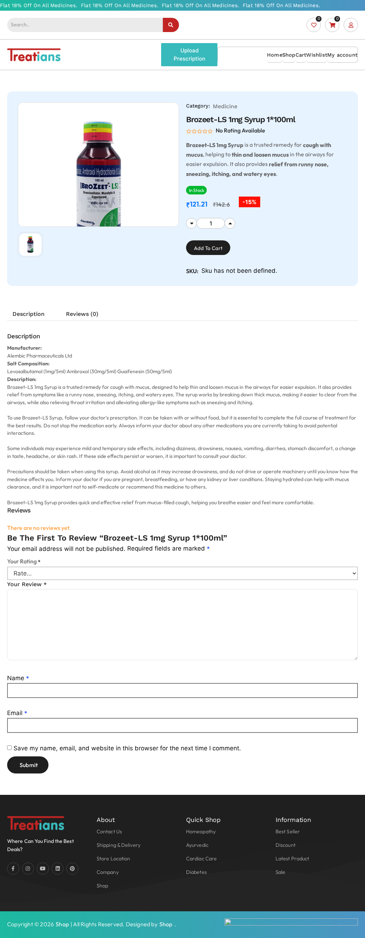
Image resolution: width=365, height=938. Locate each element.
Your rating (24, 561)
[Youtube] (43, 869)
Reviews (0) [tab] (82, 314)
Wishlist (316, 55)
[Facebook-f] (13, 869)
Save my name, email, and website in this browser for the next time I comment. (127, 748)
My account (342, 55)
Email (17, 712)
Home (274, 55)
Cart (301, 55)
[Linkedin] (58, 869)
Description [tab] (28, 314)
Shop (288, 55)
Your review (27, 584)
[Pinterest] (72, 869)
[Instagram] (28, 869)
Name (18, 678)
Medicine (225, 106)
